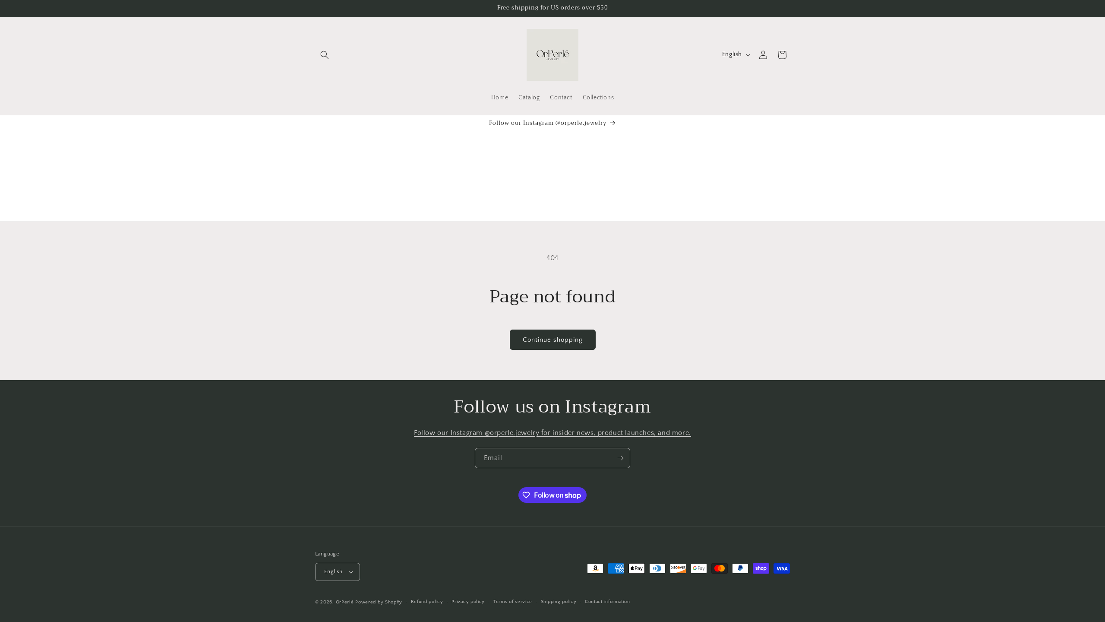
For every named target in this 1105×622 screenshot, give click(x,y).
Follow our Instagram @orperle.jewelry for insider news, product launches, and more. (552, 433)
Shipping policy (559, 601)
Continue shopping (553, 339)
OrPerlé (345, 602)
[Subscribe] (620, 458)
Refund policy (427, 601)
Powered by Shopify (378, 602)
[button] (324, 54)
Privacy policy (468, 601)
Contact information (607, 601)
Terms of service (512, 601)
